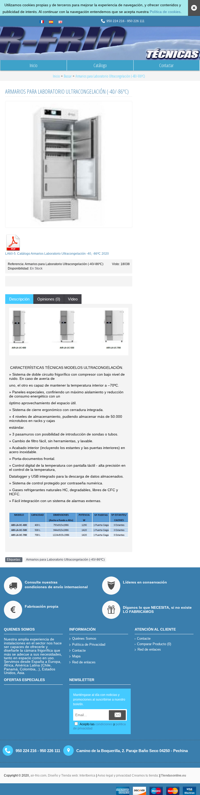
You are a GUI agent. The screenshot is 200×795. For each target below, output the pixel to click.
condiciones (104, 724)
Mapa (76, 656)
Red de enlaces (84, 662)
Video (73, 299)
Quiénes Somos (84, 638)
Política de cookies (165, 12)
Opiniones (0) (48, 299)
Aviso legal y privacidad (114, 775)
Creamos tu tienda (145, 775)
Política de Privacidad (88, 644)
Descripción (19, 299)
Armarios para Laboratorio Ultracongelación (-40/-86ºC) (65, 559)
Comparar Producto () (154, 644)
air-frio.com (38, 775)
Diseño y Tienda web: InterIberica (71, 775)
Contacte (79, 650)
